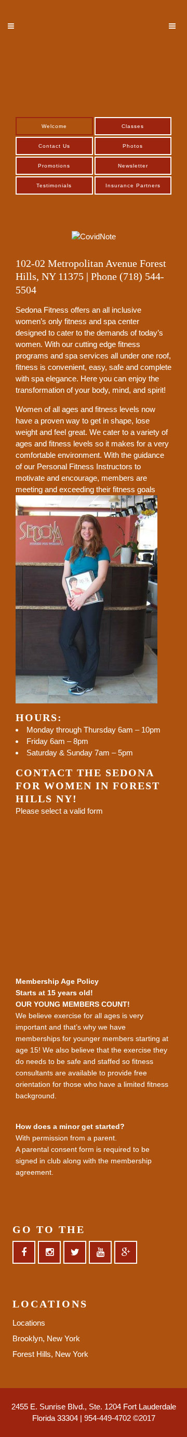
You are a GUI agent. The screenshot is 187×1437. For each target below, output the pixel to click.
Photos (133, 146)
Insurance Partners (133, 185)
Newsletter (133, 166)
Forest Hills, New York (50, 1354)
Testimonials (54, 185)
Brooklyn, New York (46, 1338)
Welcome (54, 126)
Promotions (54, 166)
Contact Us (54, 146)
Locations (28, 1322)
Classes (133, 126)
